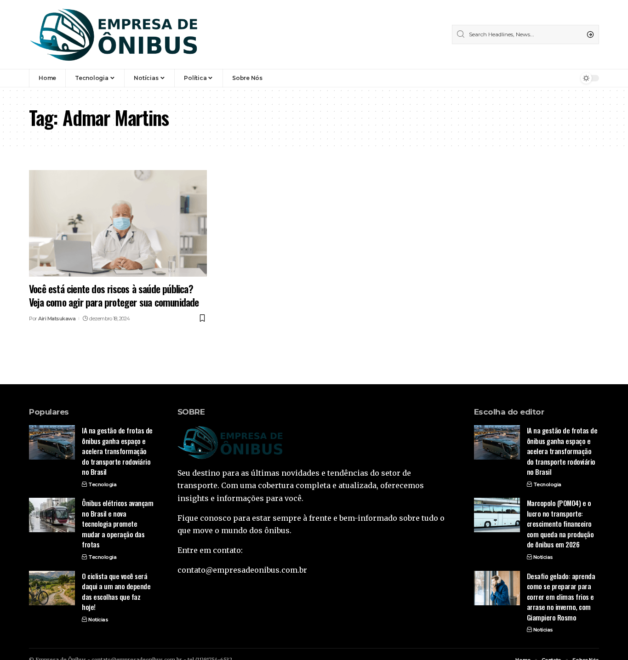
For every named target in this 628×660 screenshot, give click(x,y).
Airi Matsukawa (56, 318)
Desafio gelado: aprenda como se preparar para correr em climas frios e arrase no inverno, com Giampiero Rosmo (561, 596)
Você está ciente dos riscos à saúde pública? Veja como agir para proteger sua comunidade (116, 295)
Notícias (98, 619)
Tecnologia (102, 484)
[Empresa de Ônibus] (114, 34)
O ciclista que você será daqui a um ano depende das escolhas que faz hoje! (116, 591)
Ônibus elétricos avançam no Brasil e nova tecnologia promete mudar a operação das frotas (117, 523)
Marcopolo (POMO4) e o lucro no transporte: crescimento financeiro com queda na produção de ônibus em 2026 (560, 523)
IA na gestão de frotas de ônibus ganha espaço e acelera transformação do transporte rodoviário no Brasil (117, 451)
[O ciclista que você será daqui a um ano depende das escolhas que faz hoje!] (52, 588)
